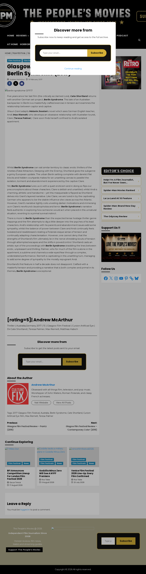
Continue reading (73, 68)
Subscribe (97, 53)
